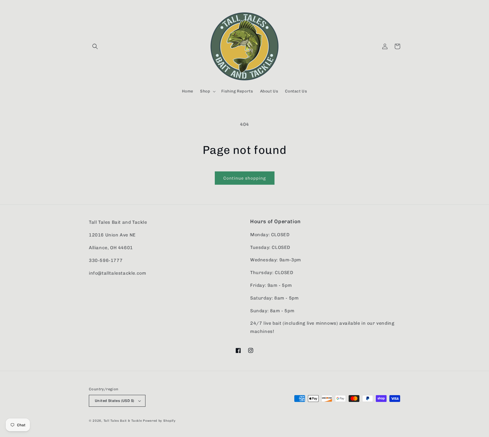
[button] (95, 46)
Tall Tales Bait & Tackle (123, 421)
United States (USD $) (114, 401)
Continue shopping (244, 178)
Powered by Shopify (159, 421)
